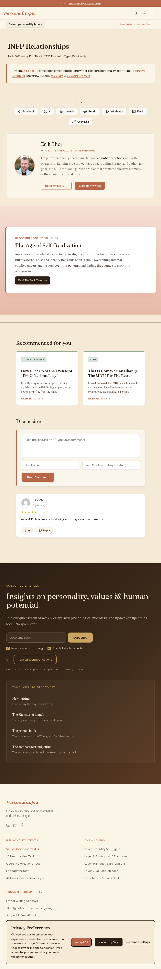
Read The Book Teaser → (32, 280)
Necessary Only (109, 942)
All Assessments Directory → (25, 878)
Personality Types (61, 56)
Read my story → (56, 186)
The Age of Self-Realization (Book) (29, 908)
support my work (78, 76)
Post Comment (38, 477)
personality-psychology (85, 3)
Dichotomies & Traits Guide (102, 878)
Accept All (81, 942)
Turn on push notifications (35, 659)
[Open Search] (135, 13)
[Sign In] (144, 13)
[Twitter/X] (15, 825)
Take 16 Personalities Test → (137, 24)
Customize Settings (138, 942)
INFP (47, 56)
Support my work (90, 186)
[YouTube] (8, 825)
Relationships (80, 56)
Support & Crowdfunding (22, 915)
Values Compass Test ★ (22, 849)
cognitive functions (110, 158)
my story (57, 76)
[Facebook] (22, 825)
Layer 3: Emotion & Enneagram (104, 863)
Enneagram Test (17, 871)
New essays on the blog (27, 648)
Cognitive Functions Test (23, 863)
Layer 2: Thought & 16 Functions (105, 856)
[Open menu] (153, 13)
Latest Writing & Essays (22, 901)
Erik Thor (34, 56)
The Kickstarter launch (67, 648)
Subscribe (80, 637)
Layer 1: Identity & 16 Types (102, 849)
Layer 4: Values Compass (101, 871)
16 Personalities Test (20, 856)
